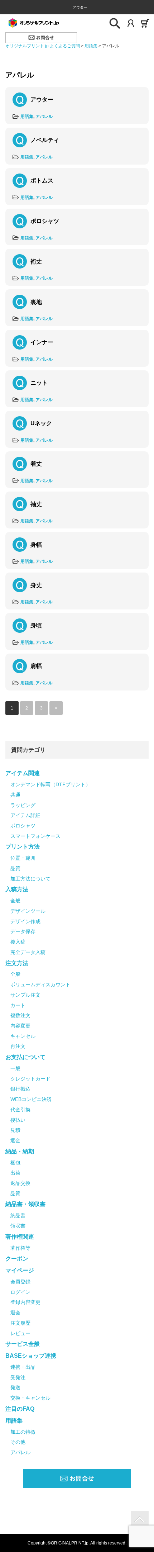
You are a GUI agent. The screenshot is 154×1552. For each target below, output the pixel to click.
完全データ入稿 (27, 952)
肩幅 (36, 666)
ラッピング (22, 805)
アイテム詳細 (25, 815)
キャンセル (22, 1036)
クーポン (16, 1259)
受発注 (17, 1377)
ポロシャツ (44, 221)
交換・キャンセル (30, 1398)
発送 (15, 1387)
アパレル (44, 116)
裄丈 (36, 261)
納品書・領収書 (25, 1204)
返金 (15, 1140)
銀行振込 (20, 1089)
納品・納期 (19, 1151)
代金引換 (20, 1109)
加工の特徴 (22, 1432)
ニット (39, 383)
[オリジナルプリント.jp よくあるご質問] (33, 22)
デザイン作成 (25, 921)
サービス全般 (22, 1344)
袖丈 (36, 504)
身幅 (36, 545)
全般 (15, 900)
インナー (41, 342)
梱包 (15, 1163)
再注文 (17, 1046)
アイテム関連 (22, 773)
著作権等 (20, 1248)
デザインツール (27, 911)
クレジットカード (30, 1079)
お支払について (25, 1057)
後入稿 (17, 942)
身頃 (36, 625)
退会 (15, 1312)
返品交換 (20, 1183)
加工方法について (30, 879)
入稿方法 (16, 889)
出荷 (15, 1173)
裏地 (36, 302)
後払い (17, 1120)
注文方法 (16, 963)
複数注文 (20, 1015)
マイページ (19, 1270)
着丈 (36, 464)
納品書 (17, 1215)
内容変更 (20, 1026)
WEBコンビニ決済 (31, 1099)
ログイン (20, 1292)
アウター (41, 99)
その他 (17, 1442)
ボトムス (41, 180)
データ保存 (22, 931)
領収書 (17, 1226)
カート (17, 1005)
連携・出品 (22, 1367)
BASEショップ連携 (30, 1356)
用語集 (26, 116)
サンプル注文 (25, 995)
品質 (15, 868)
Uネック (41, 423)
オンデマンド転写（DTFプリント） (50, 784)
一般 (15, 1068)
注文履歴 (20, 1323)
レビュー (20, 1333)
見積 (15, 1130)
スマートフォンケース (35, 836)
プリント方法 (22, 847)
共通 (15, 795)
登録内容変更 (25, 1302)
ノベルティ (44, 140)
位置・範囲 (22, 858)
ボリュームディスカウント (40, 984)
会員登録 (20, 1282)
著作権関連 (19, 1237)
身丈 (36, 585)
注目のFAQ (19, 1409)
